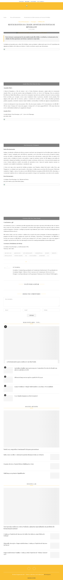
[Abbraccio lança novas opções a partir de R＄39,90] (8, 380)
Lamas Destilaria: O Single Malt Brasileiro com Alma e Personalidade (33, 386)
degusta (47, 253)
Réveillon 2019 (8, 255)
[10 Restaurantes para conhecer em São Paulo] (31, 344)
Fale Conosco (40, 1)
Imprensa (27, 1)
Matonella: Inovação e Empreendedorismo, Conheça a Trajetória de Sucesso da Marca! (25, 544)
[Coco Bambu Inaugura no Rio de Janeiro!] (8, 398)
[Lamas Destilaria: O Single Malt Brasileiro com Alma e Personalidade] (8, 389)
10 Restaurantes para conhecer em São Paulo (21, 362)
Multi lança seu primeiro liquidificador (14, 473)
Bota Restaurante (27, 253)
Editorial (21, 1)
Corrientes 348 (38, 253)
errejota (54, 253)
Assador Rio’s (17, 253)
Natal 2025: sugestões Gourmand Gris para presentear (21, 449)
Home (5, 17)
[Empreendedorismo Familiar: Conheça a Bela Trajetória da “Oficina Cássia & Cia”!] (54, 555)
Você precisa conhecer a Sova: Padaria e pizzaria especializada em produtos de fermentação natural (29, 528)
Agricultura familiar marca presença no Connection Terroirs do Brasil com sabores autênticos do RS (35, 369)
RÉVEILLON (41, 21)
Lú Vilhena (16, 267)
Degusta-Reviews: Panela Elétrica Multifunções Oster (19, 464)
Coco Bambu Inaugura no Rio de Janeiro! (26, 396)
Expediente (33, 1)
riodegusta (42, 255)
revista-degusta (18, 255)
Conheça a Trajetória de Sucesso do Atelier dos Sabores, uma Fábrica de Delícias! (24, 535)
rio (26, 255)
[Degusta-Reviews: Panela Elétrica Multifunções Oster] (54, 466)
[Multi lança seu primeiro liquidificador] (54, 475)
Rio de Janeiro (33, 255)
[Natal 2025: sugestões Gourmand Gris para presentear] (31, 429)
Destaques (33, 21)
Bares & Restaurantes (15, 17)
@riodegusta (47, 574)
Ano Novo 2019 (8, 253)
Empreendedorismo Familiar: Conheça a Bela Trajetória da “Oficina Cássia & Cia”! (25, 553)
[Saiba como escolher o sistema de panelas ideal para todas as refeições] (54, 457)
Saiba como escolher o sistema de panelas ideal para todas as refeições (24, 455)
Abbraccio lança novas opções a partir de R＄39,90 (28, 377)
